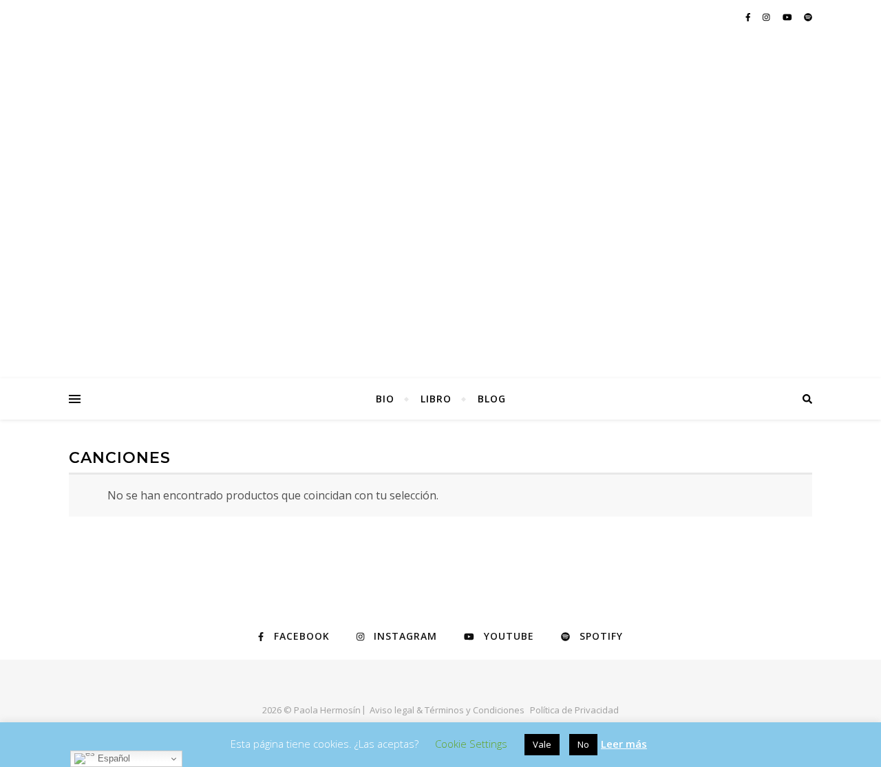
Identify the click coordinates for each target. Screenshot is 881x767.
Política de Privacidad (574, 710)
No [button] (583, 744)
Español (112, 758)
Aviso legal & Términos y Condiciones (447, 710)
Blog (492, 398)
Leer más (624, 743)
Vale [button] (542, 744)
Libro (436, 398)
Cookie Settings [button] (471, 743)
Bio (385, 398)
